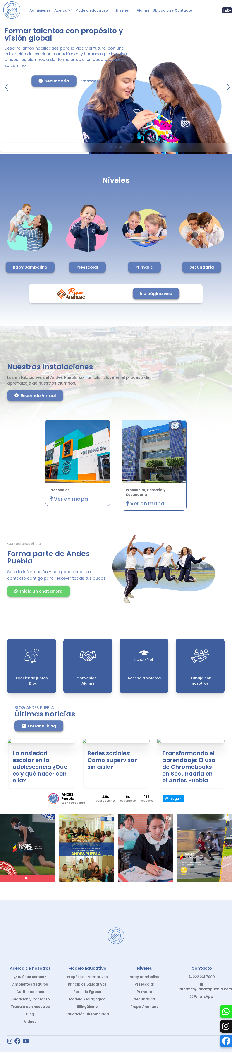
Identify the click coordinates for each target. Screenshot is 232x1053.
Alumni (143, 10)
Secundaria (57, 81)
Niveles (122, 10)
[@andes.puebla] (53, 798)
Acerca (60, 10)
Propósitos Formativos (87, 976)
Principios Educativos (87, 984)
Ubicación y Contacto (172, 10)
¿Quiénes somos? (30, 976)
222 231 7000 (203, 976)
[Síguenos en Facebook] (17, 1041)
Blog (30, 1014)
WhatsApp (203, 996)
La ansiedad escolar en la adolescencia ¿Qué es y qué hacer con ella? (40, 766)
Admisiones (40, 10)
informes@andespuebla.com (205, 989)
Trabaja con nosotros (30, 1006)
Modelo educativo (91, 10)
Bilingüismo (87, 1006)
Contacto (91, 81)
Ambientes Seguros (30, 984)
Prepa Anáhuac (144, 1006)
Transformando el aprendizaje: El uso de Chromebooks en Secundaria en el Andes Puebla (188, 766)
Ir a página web (156, 293)
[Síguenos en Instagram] (9, 1041)
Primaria (144, 267)
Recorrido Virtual (38, 395)
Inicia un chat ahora (41, 591)
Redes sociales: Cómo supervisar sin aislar (112, 760)
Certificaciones (30, 991)
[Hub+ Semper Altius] (227, 10)
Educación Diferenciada (87, 1014)
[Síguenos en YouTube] (25, 1041)
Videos (30, 1021)
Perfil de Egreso (87, 991)
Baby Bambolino (30, 267)
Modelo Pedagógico (87, 999)
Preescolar (87, 267)
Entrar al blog (42, 726)
